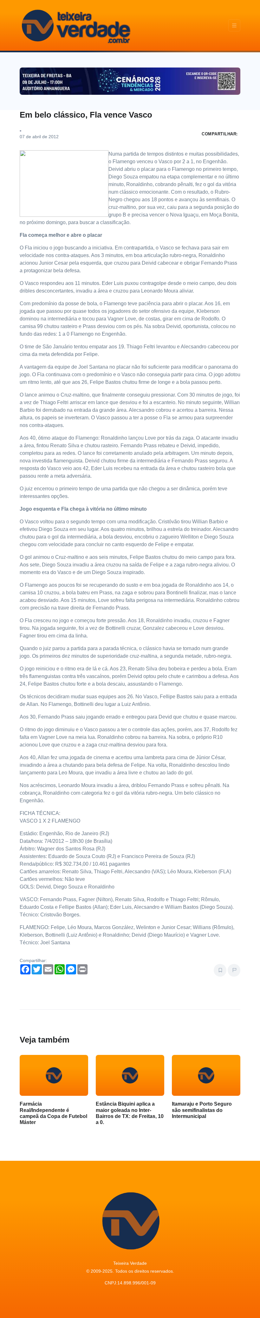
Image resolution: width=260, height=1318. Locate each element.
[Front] (75, 25)
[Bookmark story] (220, 970)
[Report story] (234, 970)
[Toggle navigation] (234, 25)
